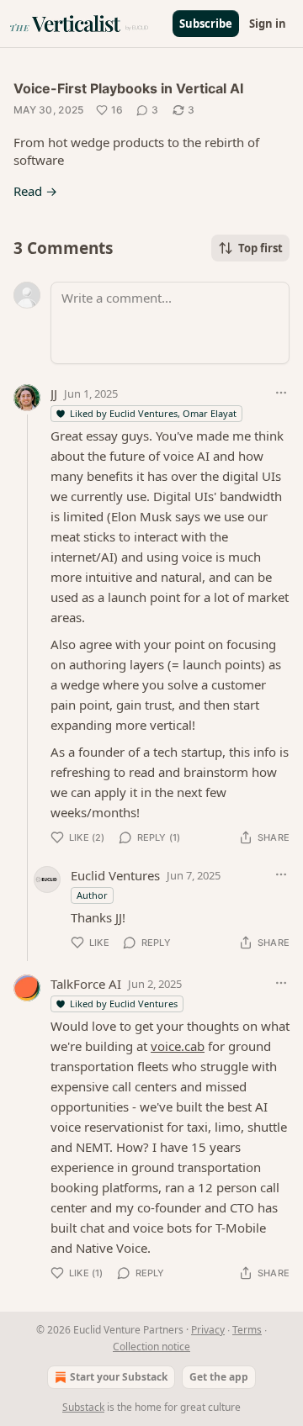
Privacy (208, 1330)
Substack (83, 1407)
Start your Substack (118, 1377)
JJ (53, 393)
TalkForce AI (85, 983)
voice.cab (178, 1046)
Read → (35, 190)
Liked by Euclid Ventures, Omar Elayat (153, 413)
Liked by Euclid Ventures (124, 1003)
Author (92, 895)
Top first (260, 248)
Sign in (267, 23)
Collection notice (151, 1346)
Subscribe (205, 23)
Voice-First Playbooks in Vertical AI (128, 88)
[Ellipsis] (281, 392)
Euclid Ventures (115, 875)
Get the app (218, 1377)
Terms (247, 1330)
